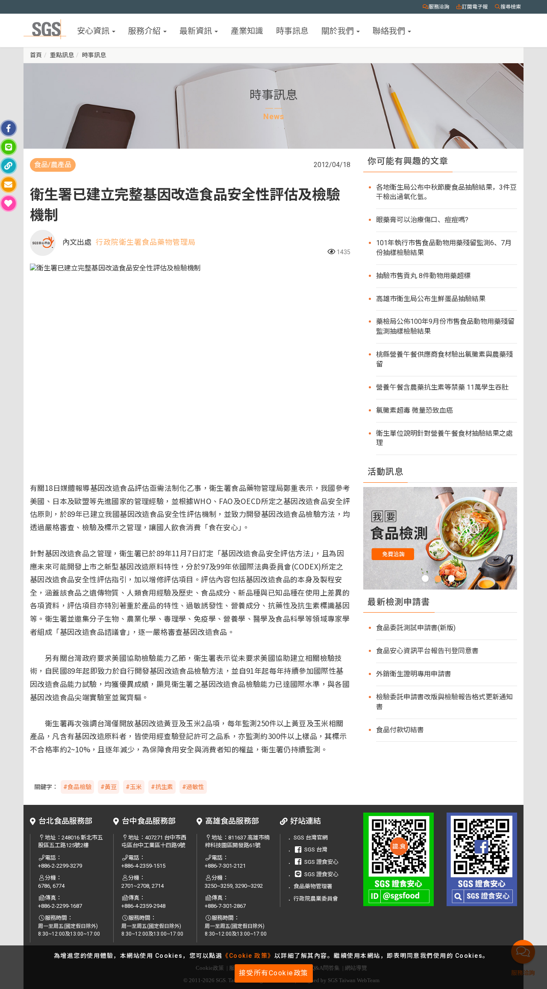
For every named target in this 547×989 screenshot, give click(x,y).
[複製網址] (8, 165)
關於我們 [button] (338, 30)
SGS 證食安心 (321, 862)
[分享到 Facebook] (8, 128)
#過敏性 (193, 787)
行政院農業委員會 (316, 898)
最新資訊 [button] (196, 30)
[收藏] (8, 203)
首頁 (36, 55)
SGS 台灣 (315, 849)
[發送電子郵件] (8, 184)
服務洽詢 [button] (439, 7)
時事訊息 (292, 30)
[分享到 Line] (8, 147)
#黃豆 (108, 787)
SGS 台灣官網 (311, 837)
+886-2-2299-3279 (60, 866)
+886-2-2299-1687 (60, 906)
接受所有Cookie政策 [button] (274, 973)
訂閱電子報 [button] (475, 7)
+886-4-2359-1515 (143, 866)
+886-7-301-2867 (225, 906)
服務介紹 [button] (145, 30)
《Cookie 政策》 (248, 955)
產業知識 (247, 30)
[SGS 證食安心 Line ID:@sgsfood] (398, 859)
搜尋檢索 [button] (510, 7)
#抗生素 (162, 787)
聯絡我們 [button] (390, 30)
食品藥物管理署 (313, 886)
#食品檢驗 (77, 787)
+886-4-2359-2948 (143, 906)
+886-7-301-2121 (225, 866)
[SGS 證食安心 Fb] (482, 859)
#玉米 (134, 787)
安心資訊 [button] (94, 30)
